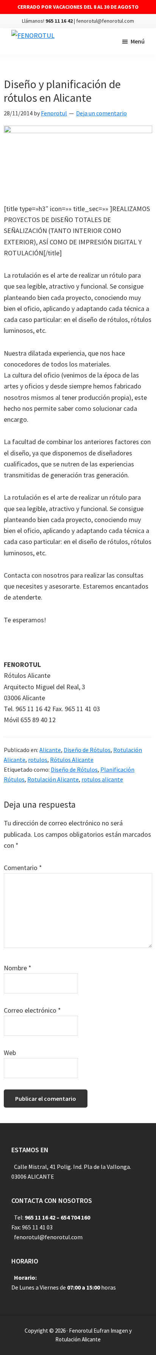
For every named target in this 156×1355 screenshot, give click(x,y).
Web (10, 1052)
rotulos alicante (102, 779)
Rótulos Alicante (72, 759)
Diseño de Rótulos (87, 750)
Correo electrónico (32, 1010)
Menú (138, 41)
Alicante (50, 750)
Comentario (23, 867)
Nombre (17, 967)
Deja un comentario (101, 113)
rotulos (37, 759)
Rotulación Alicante (53, 779)
